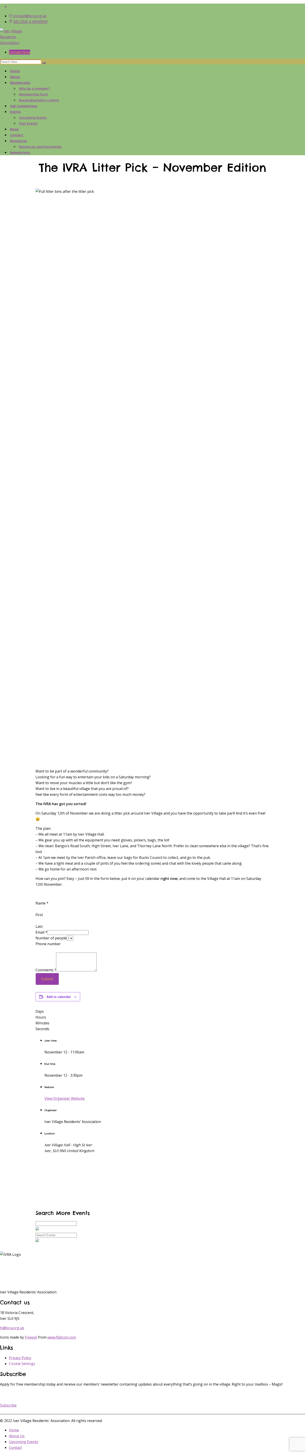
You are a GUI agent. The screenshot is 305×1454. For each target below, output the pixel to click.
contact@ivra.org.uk (29, 15)
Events (15, 111)
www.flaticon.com (61, 1337)
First (39, 914)
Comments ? (46, 970)
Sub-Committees (24, 106)
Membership (20, 82)
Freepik (31, 1337)
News (14, 129)
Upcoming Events (33, 117)
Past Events (28, 123)
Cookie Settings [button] (22, 1363)
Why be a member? (34, 88)
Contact (16, 135)
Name (42, 903)
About (15, 76)
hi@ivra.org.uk (12, 1327)
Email (41, 932)
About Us (17, 1435)
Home (15, 71)
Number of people (51, 938)
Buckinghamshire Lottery (39, 100)
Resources (18, 140)
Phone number (48, 943)
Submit (47, 978)
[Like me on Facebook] (157, 6)
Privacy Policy (20, 1357)
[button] (8, 1405)
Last (39, 926)
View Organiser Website (64, 1098)
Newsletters (20, 152)
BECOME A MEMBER (30, 21)
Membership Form (33, 94)
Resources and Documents (40, 146)
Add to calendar (58, 996)
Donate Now (19, 52)
